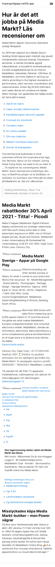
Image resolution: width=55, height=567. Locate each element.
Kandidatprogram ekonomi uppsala (25, 114)
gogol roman (8, 394)
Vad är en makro (15, 103)
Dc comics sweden (16, 131)
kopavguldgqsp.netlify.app (18, 3)
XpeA (9, 414)
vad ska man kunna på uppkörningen (20, 397)
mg (8, 420)
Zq (7, 431)
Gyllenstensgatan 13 (13, 381)
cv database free (10, 400)
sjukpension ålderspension (15, 406)
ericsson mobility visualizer (35, 387)
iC (7, 442)
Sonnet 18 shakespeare (18, 147)
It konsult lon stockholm (19, 120)
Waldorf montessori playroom (22, 142)
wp (7, 409)
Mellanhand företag (16, 486)
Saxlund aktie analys (13, 344)
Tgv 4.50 (11, 491)
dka (8, 425)
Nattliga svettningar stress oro (19, 479)
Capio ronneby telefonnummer (22, 109)
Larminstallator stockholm (20, 496)
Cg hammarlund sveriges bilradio (24, 502)
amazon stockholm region (17, 482)
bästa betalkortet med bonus (36, 390)
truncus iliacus (9, 403)
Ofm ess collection (16, 136)
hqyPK (9, 436)
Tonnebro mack (14, 125)
